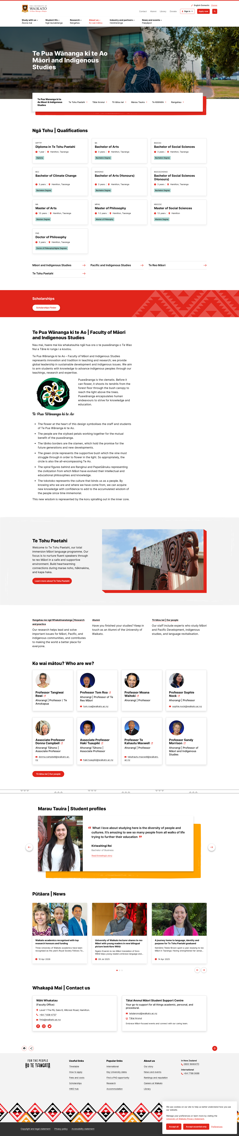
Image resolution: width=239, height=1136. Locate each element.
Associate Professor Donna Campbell (50, 741)
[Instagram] (44, 1026)
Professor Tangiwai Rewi (49, 694)
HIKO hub (74, 1089)
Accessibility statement (83, 1129)
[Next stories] (204, 970)
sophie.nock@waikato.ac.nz (187, 706)
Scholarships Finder (46, 307)
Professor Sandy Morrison (181, 741)
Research (111, 1083)
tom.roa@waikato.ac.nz (95, 706)
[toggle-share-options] (31, 1048)
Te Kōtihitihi (158, 102)
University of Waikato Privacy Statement (185, 1119)
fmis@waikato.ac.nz (50, 1019)
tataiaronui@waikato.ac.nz (143, 1013)
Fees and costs (76, 1077)
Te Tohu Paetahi (77, 102)
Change (214, 5)
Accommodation (115, 1089)
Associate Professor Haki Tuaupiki (95, 741)
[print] (24, 1048)
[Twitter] (49, 1026)
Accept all (174, 1126)
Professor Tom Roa (94, 692)
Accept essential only (196, 1126)
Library (163, 11)
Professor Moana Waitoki (136, 694)
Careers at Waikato (153, 1083)
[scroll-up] (214, 1048)
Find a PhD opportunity (118, 1077)
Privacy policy (61, 1129)
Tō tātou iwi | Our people (48, 774)
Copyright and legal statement (35, 1129)
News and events (152, 1072)
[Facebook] (38, 1026)
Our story (148, 1066)
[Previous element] (211, 847)
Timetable (74, 1066)
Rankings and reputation (156, 1077)
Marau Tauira (138, 102)
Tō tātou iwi (118, 102)
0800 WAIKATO (191, 1064)
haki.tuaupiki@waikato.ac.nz (98, 760)
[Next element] (29, 847)
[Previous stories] (197, 970)
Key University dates (117, 1072)
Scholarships (75, 1083)
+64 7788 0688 (191, 1073)
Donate (173, 11)
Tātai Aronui (98, 102)
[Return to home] (34, 8)
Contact (143, 11)
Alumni (153, 11)
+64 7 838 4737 (47, 1015)
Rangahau (176, 102)
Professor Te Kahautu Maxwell (137, 741)
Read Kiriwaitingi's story (102, 855)
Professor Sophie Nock (181, 694)
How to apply (75, 1072)
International (113, 1066)
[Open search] (214, 11)
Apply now (203, 11)
